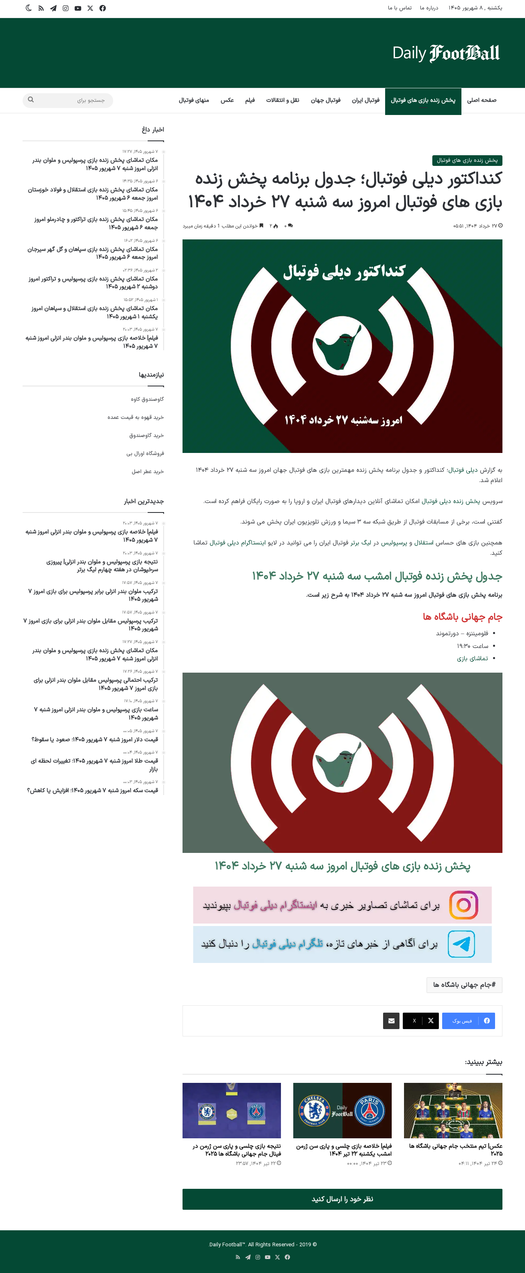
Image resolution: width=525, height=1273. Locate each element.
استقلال (424, 543)
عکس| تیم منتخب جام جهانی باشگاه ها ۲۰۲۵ (455, 1150)
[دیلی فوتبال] (446, 52)
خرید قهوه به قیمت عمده (135, 418)
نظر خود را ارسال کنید (342, 1199)
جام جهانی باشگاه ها (462, 985)
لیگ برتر (360, 543)
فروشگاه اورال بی (145, 454)
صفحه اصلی (482, 100)
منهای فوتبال (194, 100)
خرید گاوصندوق (146, 436)
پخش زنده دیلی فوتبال (451, 501)
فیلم (250, 100)
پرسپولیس (394, 543)
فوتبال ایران (365, 100)
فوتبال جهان (325, 100)
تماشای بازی (472, 659)
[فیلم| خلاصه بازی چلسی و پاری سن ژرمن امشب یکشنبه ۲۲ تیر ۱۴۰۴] (342, 1110)
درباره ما (429, 8)
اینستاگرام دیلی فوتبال (238, 543)
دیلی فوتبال (463, 470)
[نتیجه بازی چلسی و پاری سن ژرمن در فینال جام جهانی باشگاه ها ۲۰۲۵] (232, 1110)
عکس (227, 100)
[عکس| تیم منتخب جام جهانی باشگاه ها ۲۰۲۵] (453, 1110)
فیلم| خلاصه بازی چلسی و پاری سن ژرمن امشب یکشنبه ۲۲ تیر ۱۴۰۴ (344, 1150)
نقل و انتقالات (282, 100)
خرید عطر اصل (148, 472)
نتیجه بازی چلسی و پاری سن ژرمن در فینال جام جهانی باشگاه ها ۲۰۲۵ (237, 1150)
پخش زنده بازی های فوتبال (423, 100)
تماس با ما (400, 8)
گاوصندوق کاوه (147, 399)
